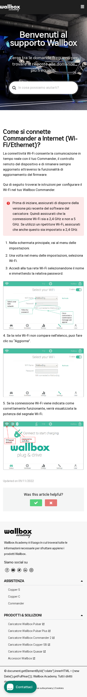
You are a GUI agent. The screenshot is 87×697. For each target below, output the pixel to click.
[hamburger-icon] (82, 7)
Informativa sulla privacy (40, 688)
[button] (36, 502)
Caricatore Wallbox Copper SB (27, 645)
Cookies (59, 688)
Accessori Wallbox (20, 658)
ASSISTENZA (14, 580)
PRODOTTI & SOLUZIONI (23, 615)
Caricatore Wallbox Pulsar (24, 624)
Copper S (14, 590)
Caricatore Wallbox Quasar (25, 652)
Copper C (14, 597)
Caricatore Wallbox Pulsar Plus (27, 631)
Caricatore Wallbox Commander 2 (29, 638)
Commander (16, 603)
